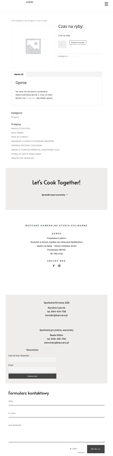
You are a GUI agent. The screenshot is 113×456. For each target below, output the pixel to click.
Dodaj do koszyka (77, 42)
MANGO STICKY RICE (20, 128)
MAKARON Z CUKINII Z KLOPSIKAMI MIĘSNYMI (32, 141)
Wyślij (95, 449)
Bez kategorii (30, 20)
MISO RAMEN (17, 132)
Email (10, 365)
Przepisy (15, 117)
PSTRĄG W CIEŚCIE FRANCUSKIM (26, 154)
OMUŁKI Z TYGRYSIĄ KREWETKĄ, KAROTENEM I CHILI (35, 149)
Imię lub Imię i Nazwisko (18, 355)
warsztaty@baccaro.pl (56, 342)
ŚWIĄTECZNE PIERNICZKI (22, 158)
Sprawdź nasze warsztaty (53, 195)
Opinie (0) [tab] (18, 74)
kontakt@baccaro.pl (56, 315)
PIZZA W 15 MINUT (19, 137)
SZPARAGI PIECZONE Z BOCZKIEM (26, 145)
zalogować (30, 98)
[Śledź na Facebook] (54, 266)
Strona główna (17, 20)
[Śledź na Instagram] (59, 266)
